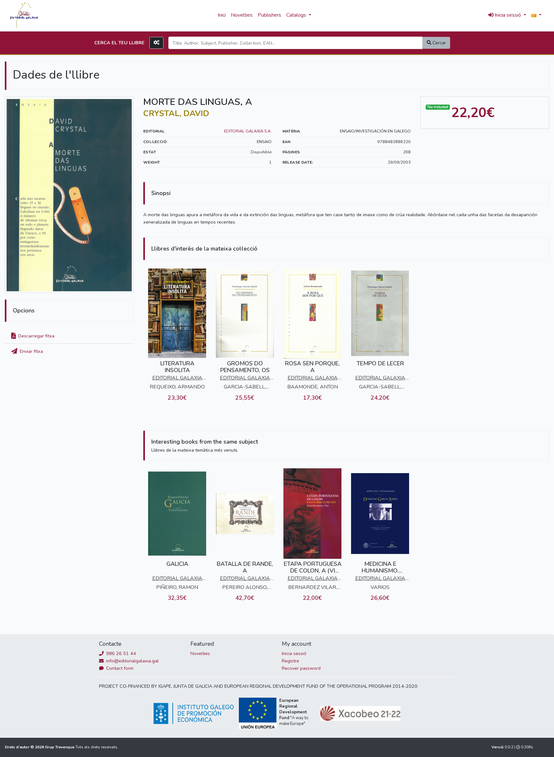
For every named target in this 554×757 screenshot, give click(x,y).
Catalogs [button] (296, 15)
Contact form (119, 668)
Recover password (301, 668)
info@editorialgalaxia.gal (132, 661)
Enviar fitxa (31, 351)
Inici (222, 15)
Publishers (269, 15)
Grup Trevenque (60, 747)
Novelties (242, 15)
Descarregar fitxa (36, 336)
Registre (290, 661)
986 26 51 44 (120, 653)
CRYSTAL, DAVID (176, 113)
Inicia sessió (294, 653)
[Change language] (536, 15)
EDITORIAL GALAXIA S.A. (248, 131)
